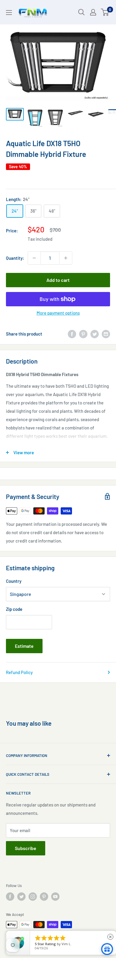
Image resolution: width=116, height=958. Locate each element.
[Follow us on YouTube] (55, 896)
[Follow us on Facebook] (10, 896)
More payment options (58, 313)
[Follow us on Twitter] (21, 896)
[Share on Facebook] (72, 333)
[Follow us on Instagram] (33, 896)
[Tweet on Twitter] (94, 333)
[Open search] (81, 12)
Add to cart (58, 280)
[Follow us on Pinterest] (44, 896)
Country (13, 581)
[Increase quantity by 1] (65, 258)
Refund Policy (19, 672)
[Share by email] (106, 333)
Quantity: (15, 258)
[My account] (93, 12)
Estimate (24, 646)
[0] (105, 12)
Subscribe (25, 848)
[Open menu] (9, 12)
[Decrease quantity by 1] (34, 258)
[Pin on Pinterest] (83, 333)
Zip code (14, 609)
